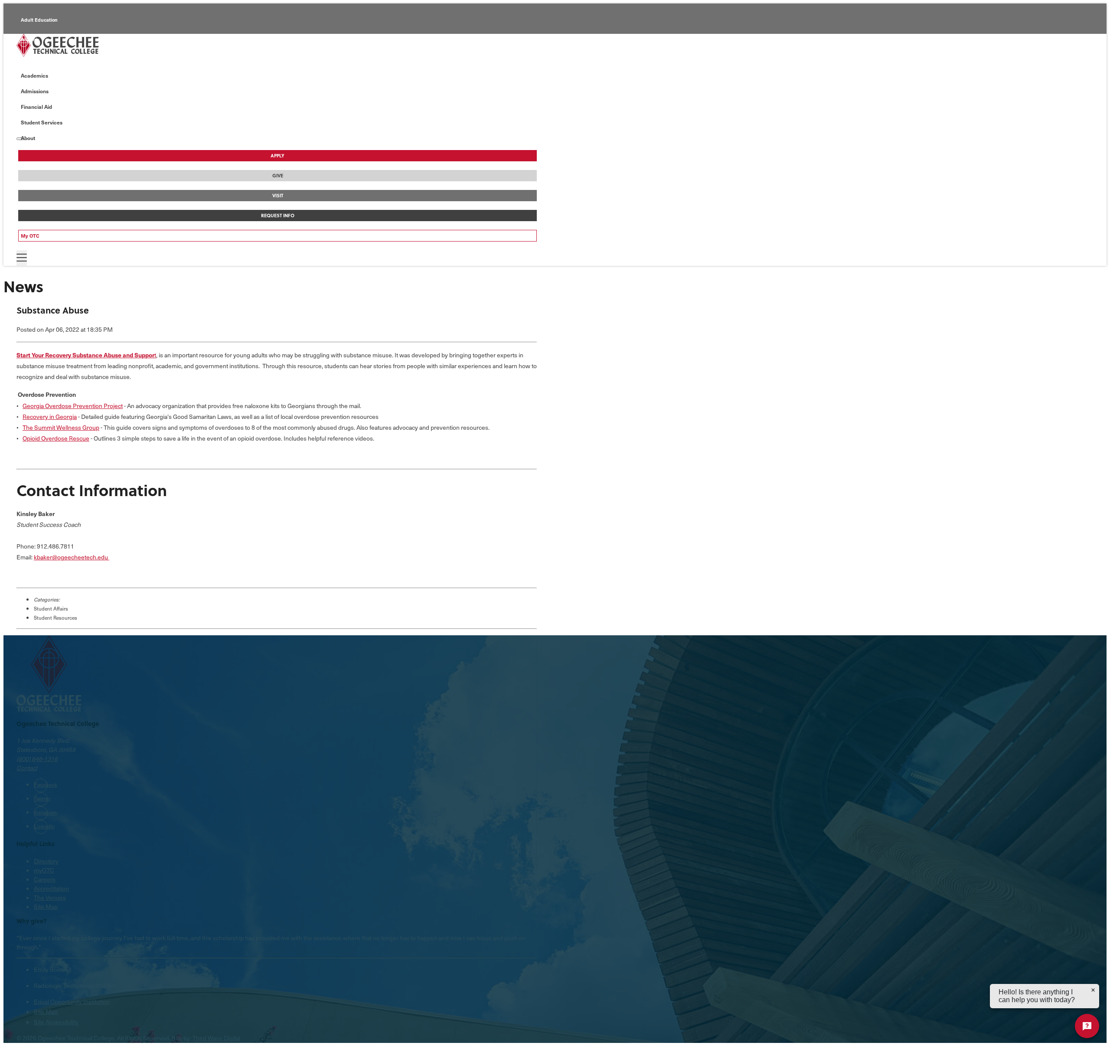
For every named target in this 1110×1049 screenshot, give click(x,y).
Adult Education (39, 19)
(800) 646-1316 (37, 758)
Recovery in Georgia (50, 416)
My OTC (30, 235)
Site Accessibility (56, 1021)
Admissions (35, 91)
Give (277, 175)
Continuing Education (46, 59)
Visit (277, 195)
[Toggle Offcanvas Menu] (21, 258)
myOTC (44, 870)
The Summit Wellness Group (61, 427)
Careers (45, 879)
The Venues (50, 897)
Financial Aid (36, 106)
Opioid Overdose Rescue (56, 438)
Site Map (46, 906)
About (28, 137)
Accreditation (51, 888)
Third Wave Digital (216, 1037)
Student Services (41, 122)
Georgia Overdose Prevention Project (73, 405)
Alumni (29, 39)
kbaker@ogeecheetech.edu (71, 557)
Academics (34, 75)
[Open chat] (1087, 1026)
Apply (277, 155)
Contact (26, 767)
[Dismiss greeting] (1093, 990)
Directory (46, 861)
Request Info (277, 215)
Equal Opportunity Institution (72, 1001)
